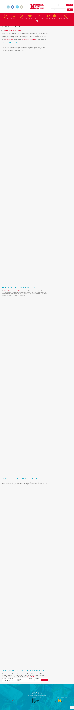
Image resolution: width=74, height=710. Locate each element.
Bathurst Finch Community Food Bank (29, 39)
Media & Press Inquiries (65, 18)
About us (47, 18)
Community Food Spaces (12, 30)
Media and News (39, 18)
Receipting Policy (37, 692)
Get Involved (14, 18)
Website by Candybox (37, 693)
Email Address (49, 3)
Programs (21, 18)
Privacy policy (37, 691)
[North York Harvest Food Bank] (37, 6)
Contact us (54, 18)
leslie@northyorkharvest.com (33, 676)
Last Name (61, 3)
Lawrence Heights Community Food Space (11, 41)
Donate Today (37, 24)
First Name (55, 3)
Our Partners (29, 18)
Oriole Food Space (9, 39)
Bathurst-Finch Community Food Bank (12, 290)
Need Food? (6, 18)
